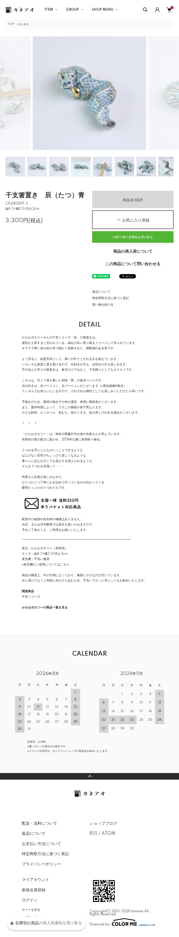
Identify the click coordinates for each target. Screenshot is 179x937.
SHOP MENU (102, 10)
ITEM (49, 10)
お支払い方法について (41, 844)
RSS (94, 833)
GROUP (72, 10)
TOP (11, 24)
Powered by (100, 924)
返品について (101, 292)
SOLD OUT (133, 200)
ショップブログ (103, 823)
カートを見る (31, 909)
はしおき (23, 24)
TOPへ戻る (89, 776)
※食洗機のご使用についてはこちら (45, 564)
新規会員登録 (33, 890)
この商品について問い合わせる (132, 264)
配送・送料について (39, 823)
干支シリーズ (31, 597)
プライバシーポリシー (41, 864)
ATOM (108, 833)
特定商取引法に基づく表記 (110, 298)
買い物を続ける (103, 304)
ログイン (30, 900)
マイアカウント (35, 880)
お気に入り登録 (136, 220)
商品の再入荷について (133, 251)
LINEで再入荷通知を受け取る (133, 237)
